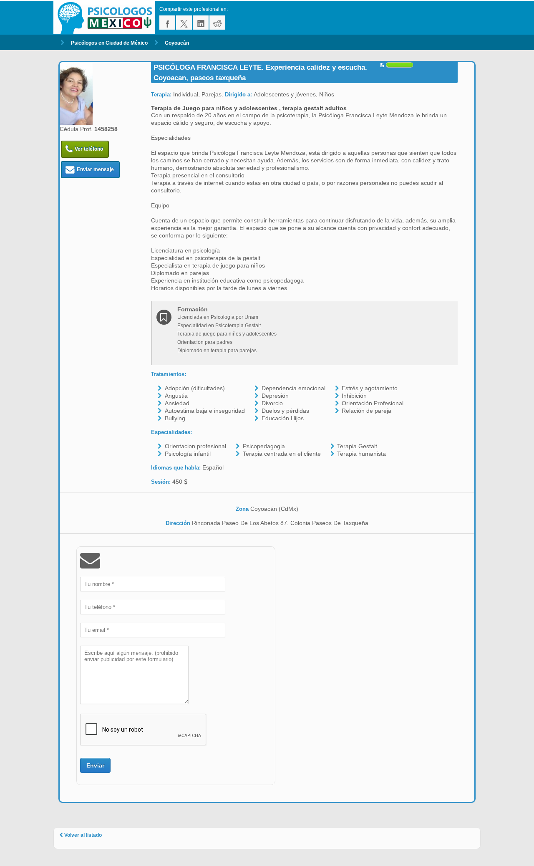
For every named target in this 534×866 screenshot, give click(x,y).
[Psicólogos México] (106, 18)
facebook (167, 22)
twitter (184, 22)
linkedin (201, 22)
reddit (217, 22)
